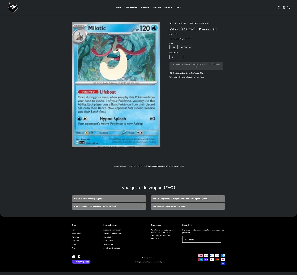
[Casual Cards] (13, 7)
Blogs (74, 248)
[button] (131, 7)
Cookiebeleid (108, 241)
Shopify (160, 262)
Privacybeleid (108, 244)
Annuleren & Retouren (111, 248)
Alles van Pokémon (181, 23)
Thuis (171, 23)
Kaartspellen (76, 233)
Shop (74, 225)
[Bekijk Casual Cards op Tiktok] (79, 257)
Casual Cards (143, 262)
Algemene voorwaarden (112, 230)
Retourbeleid (108, 237)
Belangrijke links (110, 225)
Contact (74, 244)
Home (74, 230)
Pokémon (75, 237)
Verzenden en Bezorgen (112, 233)
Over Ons (75, 241)
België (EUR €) (147, 258)
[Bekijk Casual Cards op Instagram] (73, 257)
